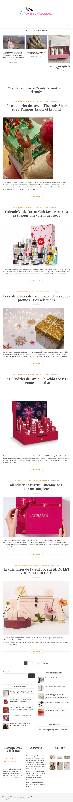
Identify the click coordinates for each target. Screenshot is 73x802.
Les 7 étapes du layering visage (55, 686)
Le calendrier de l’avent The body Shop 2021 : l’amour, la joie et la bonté (36, 107)
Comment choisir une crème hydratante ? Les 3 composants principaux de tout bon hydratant (56, 695)
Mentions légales (8, 759)
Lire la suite (36, 196)
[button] (2, 25)
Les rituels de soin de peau (54, 678)
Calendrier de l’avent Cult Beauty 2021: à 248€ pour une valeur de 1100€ (36, 213)
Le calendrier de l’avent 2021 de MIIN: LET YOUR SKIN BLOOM (36, 571)
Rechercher (7, 672)
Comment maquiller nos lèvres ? (56, 710)
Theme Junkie (6, 799)
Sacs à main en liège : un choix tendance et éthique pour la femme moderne (22, 709)
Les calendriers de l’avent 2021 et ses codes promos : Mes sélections (36, 298)
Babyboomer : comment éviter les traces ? (36, 53)
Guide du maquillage (19, 797)
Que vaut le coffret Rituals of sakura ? (59, 67)
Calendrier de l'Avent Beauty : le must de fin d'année (31, 101)
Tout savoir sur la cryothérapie (20, 715)
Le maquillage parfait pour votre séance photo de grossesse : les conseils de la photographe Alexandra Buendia (13, 56)
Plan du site (14, 761)
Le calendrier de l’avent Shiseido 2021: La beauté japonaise (36, 380)
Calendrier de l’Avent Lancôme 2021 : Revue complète (36, 486)
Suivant (45, 663)
